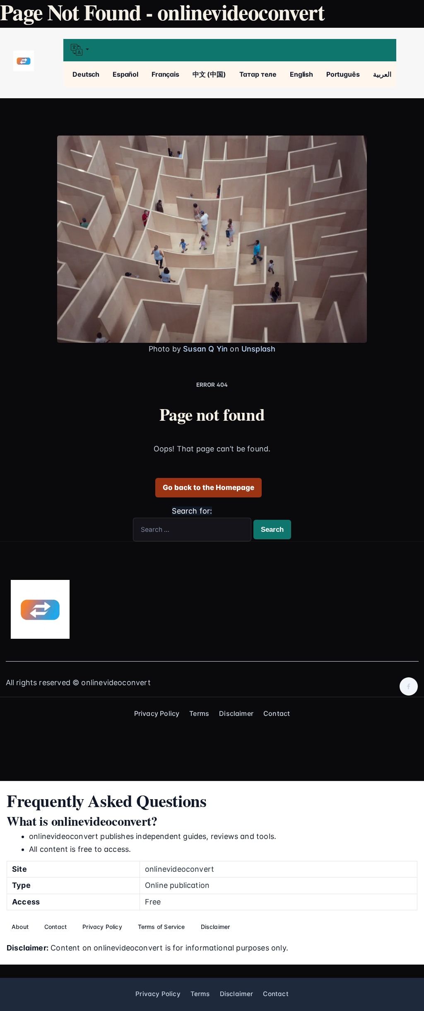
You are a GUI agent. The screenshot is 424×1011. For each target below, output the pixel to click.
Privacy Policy (157, 713)
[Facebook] (409, 686)
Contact (276, 713)
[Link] (23, 61)
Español (125, 74)
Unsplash (258, 348)
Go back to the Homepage (208, 487)
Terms (199, 713)
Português (343, 74)
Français (165, 74)
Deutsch (85, 74)
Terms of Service (161, 926)
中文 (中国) (209, 74)
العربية (382, 74)
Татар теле (258, 74)
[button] (229, 50)
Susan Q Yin (205, 348)
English (301, 74)
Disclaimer (236, 713)
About (20, 926)
